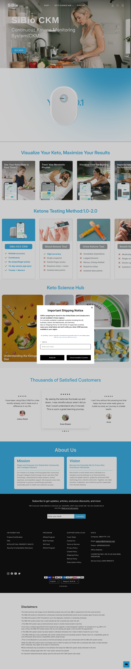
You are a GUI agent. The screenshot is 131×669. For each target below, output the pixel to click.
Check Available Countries (79, 357)
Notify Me (52, 357)
